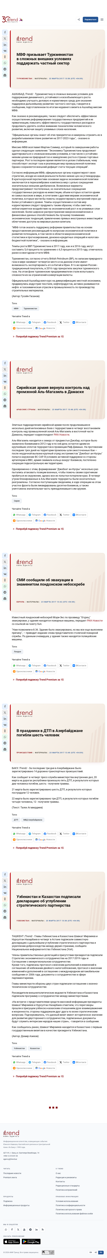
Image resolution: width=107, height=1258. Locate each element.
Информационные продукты (16, 1205)
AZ (96, 1252)
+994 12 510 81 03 (10, 1156)
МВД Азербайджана (32, 820)
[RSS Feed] (42, 1229)
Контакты (60, 1181)
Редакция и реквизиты (66, 1177)
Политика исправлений (66, 1190)
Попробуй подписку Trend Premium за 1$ (39, 336)
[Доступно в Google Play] (31, 1241)
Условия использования (67, 1201)
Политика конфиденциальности (70, 1205)
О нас (58, 1173)
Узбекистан (19, 1048)
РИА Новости (61, 434)
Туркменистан (30, 308)
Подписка (7, 1201)
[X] (18, 1229)
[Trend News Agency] (11, 1133)
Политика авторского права (69, 1209)
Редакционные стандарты (68, 1186)
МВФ (16, 308)
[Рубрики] (102, 19)
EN (91, 1252)
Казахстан (35, 1048)
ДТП (16, 820)
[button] (5, 32)
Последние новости (12, 1173)
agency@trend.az (10, 1159)
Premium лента (10, 1177)
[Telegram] (30, 1229)
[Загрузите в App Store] (11, 1241)
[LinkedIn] (36, 1229)
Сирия (17, 501)
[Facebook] (11, 1229)
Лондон (17, 651)
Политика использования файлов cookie (74, 1213)
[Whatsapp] (5, 1229)
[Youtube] (24, 1229)
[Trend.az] (12, 19)
